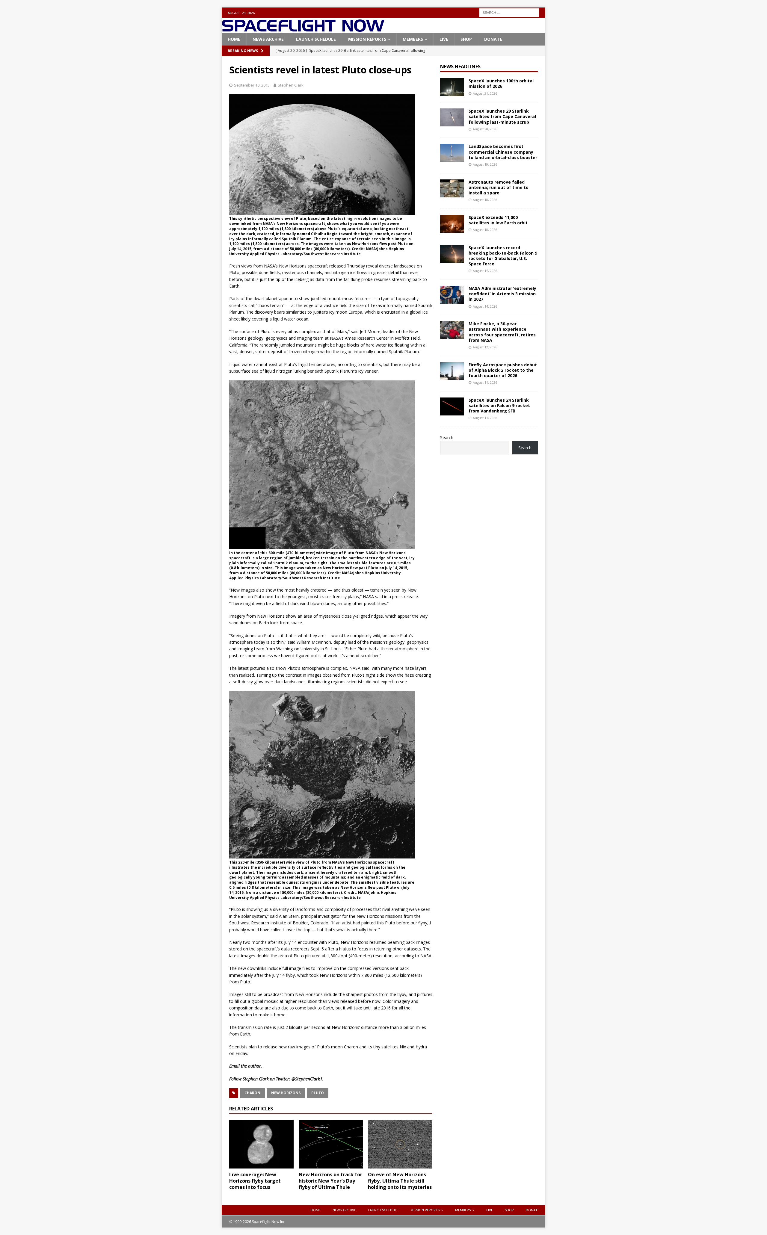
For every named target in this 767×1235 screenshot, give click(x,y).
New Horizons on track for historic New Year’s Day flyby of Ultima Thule (330, 1180)
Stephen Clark (291, 85)
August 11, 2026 (485, 382)
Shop (466, 39)
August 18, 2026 (485, 199)
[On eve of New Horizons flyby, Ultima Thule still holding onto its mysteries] (400, 1144)
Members (413, 39)
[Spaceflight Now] (303, 29)
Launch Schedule (316, 39)
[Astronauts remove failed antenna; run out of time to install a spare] (452, 188)
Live (444, 39)
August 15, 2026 (485, 270)
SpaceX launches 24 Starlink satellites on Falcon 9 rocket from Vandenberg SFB (499, 405)
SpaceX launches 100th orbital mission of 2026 (501, 83)
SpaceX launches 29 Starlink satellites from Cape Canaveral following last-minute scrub (502, 116)
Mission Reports (367, 39)
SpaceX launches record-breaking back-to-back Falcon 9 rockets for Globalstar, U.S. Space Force (503, 256)
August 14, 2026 (485, 306)
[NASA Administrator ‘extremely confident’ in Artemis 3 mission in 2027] (452, 295)
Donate (493, 39)
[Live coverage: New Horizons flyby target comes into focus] (261, 1144)
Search (446, 437)
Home (234, 39)
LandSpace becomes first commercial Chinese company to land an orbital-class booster (503, 151)
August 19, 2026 (485, 164)
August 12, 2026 (485, 347)
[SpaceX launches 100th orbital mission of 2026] (452, 87)
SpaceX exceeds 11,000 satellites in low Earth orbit (498, 220)
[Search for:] (509, 12)
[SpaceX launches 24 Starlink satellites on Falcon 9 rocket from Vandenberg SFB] (452, 406)
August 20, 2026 (485, 129)
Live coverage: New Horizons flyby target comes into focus (255, 1180)
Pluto (317, 1092)
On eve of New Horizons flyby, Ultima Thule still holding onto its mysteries (400, 1180)
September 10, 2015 (252, 85)
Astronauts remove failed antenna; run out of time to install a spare (499, 187)
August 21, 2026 (485, 93)
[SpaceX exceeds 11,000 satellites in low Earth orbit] (452, 224)
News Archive (268, 39)
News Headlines (460, 66)
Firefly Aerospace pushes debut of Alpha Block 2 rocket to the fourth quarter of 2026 (503, 370)
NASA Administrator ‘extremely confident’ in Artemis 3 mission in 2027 (502, 293)
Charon (252, 1092)
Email (234, 1066)
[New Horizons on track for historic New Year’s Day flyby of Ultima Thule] (331, 1144)
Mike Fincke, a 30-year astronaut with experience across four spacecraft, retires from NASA (502, 332)
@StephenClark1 (307, 1079)
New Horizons (286, 1092)
